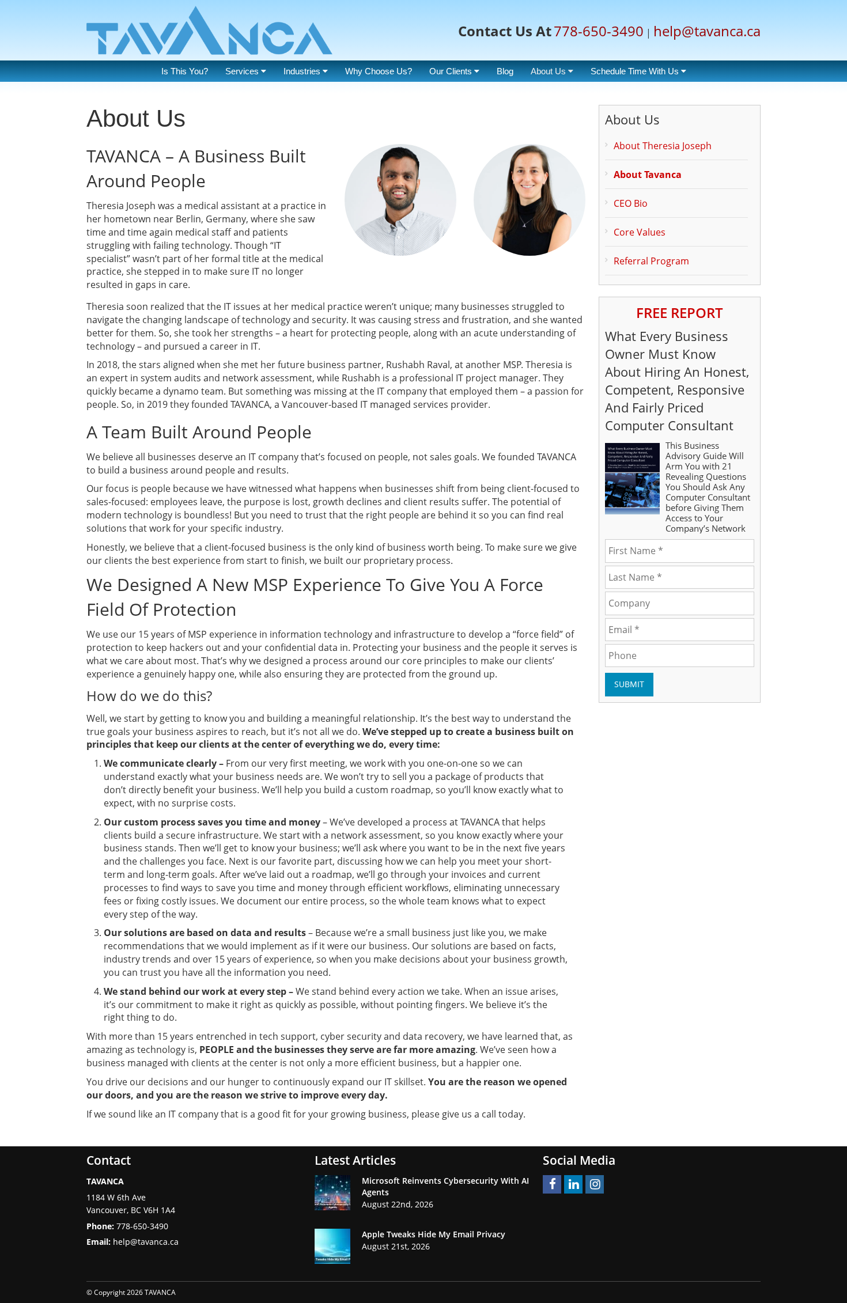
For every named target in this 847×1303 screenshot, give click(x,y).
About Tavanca (648, 174)
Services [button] (243, 71)
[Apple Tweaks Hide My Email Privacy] (332, 1246)
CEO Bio (631, 203)
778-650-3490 (599, 30)
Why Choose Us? (378, 71)
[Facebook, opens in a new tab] (552, 1184)
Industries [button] (303, 71)
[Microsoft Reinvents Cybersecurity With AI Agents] (332, 1192)
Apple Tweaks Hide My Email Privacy (433, 1234)
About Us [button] (549, 71)
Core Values (640, 232)
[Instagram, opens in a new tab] (594, 1184)
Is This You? (184, 71)
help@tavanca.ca (707, 30)
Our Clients (451, 71)
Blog (505, 71)
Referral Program (651, 261)
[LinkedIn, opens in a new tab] (573, 1184)
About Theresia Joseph (663, 145)
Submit (629, 684)
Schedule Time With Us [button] (636, 71)
